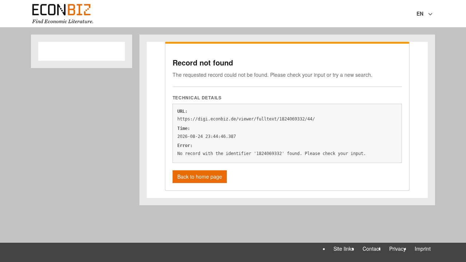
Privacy (397, 248)
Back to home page (199, 176)
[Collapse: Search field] (434, 14)
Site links (343, 248)
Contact (371, 248)
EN (419, 13)
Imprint (423, 248)
